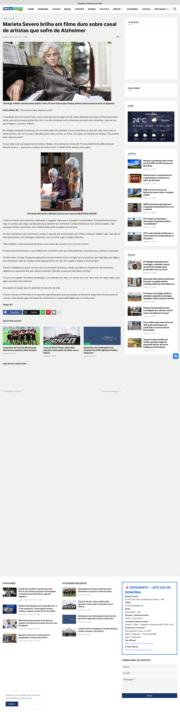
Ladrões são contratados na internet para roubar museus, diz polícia (98, 629)
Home (31, 9)
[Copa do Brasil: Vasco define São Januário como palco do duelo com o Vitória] (69, 604)
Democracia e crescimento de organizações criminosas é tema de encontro (157, 177)
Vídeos (116, 9)
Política (104, 9)
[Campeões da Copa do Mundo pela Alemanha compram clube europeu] (69, 592)
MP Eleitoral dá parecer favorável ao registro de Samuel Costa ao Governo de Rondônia (37, 623)
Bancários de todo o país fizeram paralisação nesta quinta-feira (34, 636)
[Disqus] (62, 428)
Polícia (56, 9)
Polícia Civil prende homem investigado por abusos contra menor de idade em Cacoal (158, 310)
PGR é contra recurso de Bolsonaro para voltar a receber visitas (158, 192)
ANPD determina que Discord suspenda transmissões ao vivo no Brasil (158, 206)
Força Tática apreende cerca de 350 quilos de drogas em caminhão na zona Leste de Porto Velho (158, 326)
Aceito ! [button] (11, 704)
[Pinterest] (48, 312)
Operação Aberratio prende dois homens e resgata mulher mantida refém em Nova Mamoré (158, 281)
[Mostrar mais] (59, 312)
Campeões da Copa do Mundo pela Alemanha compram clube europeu (20, 348)
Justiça (146, 9)
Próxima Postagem (110, 391)
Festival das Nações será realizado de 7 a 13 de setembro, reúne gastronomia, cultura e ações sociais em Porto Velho (37, 608)
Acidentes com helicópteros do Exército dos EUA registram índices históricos (101, 350)
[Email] (53, 312)
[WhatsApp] (42, 312)
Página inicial (9, 19)
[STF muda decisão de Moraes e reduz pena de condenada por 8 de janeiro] (134, 236)
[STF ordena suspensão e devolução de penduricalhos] (134, 222)
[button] (168, 9)
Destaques (160, 9)
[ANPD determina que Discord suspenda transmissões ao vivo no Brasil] (134, 207)
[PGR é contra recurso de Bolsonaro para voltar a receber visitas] (134, 193)
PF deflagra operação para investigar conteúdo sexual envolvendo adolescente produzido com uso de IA (156, 265)
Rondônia (43, 9)
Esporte (79, 9)
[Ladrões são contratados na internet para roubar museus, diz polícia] (69, 632)
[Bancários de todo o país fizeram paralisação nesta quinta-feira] (10, 638)
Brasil (67, 9)
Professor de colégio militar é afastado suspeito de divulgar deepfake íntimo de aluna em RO (158, 296)
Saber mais (26, 698)
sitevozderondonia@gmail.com (139, 650)
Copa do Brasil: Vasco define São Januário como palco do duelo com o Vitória (61, 350)
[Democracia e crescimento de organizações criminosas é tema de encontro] (134, 178)
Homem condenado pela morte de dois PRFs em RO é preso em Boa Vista (158, 163)
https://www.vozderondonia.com (139, 643)
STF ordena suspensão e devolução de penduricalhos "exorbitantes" (157, 221)
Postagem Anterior (12, 391)
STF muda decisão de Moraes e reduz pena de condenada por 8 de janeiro (158, 235)
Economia (132, 9)
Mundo (92, 9)
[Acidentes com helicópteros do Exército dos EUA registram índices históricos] (69, 619)
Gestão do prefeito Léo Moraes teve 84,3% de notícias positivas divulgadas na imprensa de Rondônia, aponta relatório (37, 593)
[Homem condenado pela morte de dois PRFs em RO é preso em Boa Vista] (134, 164)
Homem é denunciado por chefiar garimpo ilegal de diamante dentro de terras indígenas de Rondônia (155, 343)
